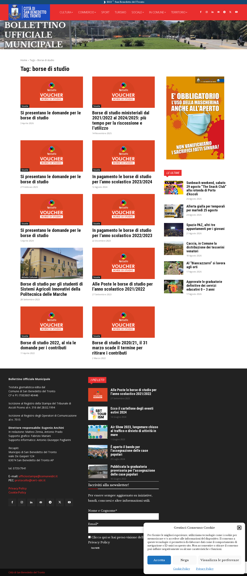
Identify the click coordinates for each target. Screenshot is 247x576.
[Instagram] (206, 12)
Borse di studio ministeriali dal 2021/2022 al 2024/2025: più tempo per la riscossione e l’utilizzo (120, 120)
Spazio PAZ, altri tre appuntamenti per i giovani (205, 227)
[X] (230, 12)
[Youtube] (236, 12)
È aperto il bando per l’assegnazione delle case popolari (129, 451)
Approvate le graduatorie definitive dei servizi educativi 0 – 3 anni (204, 285)
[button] (239, 528)
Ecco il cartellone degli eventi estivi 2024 (132, 410)
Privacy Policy (205, 568)
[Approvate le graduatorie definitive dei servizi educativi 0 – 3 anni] (173, 286)
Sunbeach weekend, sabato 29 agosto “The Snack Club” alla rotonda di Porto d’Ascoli (206, 188)
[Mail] (218, 12)
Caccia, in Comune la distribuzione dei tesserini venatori (205, 247)
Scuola (25, 106)
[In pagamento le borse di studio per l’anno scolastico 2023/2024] (123, 156)
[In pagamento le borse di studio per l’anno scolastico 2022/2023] (123, 209)
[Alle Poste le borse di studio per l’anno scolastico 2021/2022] (123, 263)
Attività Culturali (29, 277)
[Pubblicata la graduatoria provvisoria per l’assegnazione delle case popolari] (97, 471)
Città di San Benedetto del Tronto (26, 572)
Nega (185, 560)
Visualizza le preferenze (219, 560)
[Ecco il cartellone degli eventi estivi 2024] (97, 413)
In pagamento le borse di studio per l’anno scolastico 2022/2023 (122, 233)
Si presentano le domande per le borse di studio (50, 115)
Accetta (159, 560)
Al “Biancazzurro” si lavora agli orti (205, 265)
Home (23, 60)
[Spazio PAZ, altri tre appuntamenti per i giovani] (173, 230)
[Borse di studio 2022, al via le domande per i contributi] (51, 322)
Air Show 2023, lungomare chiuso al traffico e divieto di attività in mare (134, 431)
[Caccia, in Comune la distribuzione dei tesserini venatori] (173, 248)
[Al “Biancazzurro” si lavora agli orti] (173, 268)
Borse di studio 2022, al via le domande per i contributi (48, 345)
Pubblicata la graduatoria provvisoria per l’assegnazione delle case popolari (133, 470)
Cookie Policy (181, 568)
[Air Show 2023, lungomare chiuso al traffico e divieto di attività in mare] (97, 432)
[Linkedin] (212, 12)
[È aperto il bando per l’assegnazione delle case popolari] (97, 452)
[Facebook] (200, 12)
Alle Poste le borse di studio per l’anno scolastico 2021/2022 (122, 286)
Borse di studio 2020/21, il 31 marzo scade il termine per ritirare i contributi (120, 348)
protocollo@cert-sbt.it (30, 480)
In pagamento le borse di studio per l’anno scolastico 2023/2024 (122, 179)
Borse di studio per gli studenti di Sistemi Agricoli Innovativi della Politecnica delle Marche (51, 289)
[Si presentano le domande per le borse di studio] (51, 92)
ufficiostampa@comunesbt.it (38, 476)
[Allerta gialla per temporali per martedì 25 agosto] (173, 211)
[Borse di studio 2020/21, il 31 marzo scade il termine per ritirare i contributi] (123, 322)
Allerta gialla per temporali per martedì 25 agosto (205, 208)
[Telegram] (224, 12)
